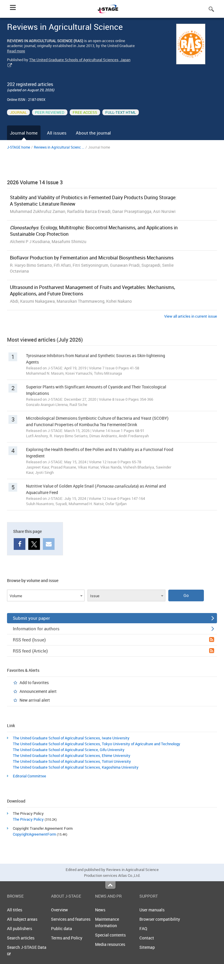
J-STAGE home (18, 147)
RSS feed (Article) (30, 651)
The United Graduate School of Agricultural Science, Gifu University (69, 749)
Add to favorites (34, 682)
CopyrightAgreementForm (34, 834)
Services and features (70, 919)
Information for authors (36, 628)
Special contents (110, 935)
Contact (146, 938)
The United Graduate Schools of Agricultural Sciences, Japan (79, 59)
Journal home (24, 133)
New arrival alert (35, 700)
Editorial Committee (29, 776)
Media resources (110, 944)
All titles (14, 910)
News (100, 910)
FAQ (143, 928)
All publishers (19, 928)
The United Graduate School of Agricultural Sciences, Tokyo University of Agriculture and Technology (96, 743)
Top (110, 885)
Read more (16, 51)
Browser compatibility (159, 919)
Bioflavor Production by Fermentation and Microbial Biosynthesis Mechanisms (92, 257)
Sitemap (147, 947)
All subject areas (22, 919)
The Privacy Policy (28, 819)
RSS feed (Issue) (29, 640)
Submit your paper (31, 618)
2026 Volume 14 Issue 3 (35, 182)
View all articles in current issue (190, 316)
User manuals (151, 910)
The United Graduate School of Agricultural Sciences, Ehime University (71, 755)
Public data (61, 928)
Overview (59, 910)
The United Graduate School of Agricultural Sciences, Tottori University (72, 761)
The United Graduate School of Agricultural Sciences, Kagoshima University (76, 767)
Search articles (20, 938)
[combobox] (46, 595)
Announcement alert (38, 691)
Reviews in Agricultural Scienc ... (59, 147)
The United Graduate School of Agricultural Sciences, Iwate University (71, 738)
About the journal (93, 133)
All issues (56, 133)
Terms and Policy (66, 938)
